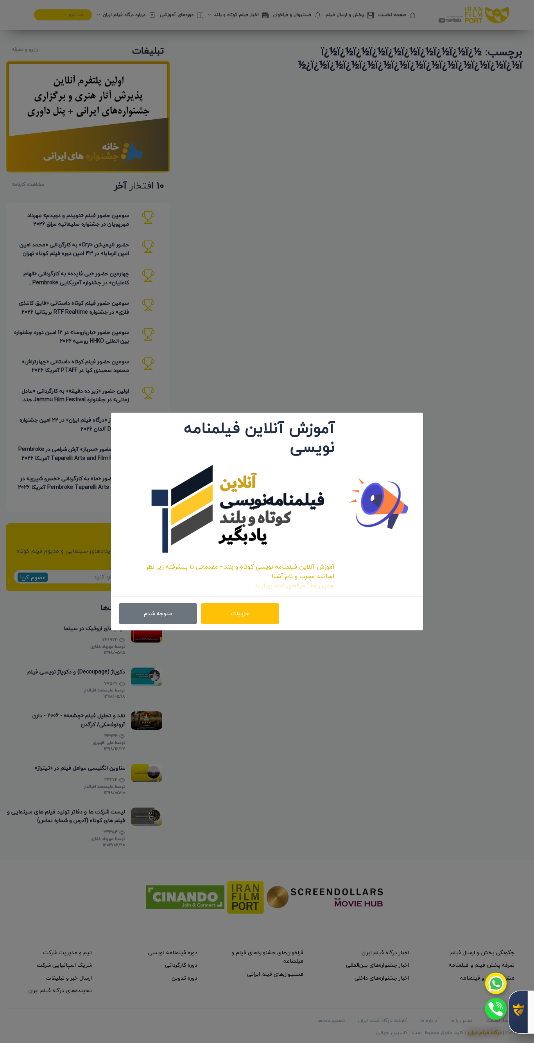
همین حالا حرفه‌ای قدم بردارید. (294, 585)
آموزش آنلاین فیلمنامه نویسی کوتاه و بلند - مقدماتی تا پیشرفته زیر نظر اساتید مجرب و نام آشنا (240, 571)
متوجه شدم (158, 613)
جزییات (240, 613)
